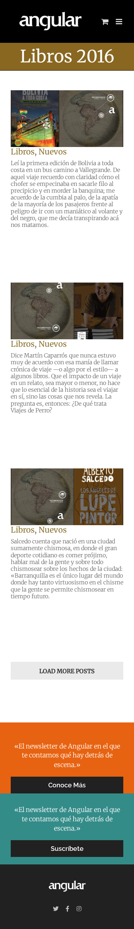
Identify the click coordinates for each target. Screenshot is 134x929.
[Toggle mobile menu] (119, 21)
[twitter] (56, 909)
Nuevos (53, 152)
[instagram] (78, 909)
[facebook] (67, 909)
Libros (23, 152)
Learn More (29, 241)
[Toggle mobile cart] (105, 21)
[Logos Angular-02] (67, 879)
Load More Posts (67, 671)
